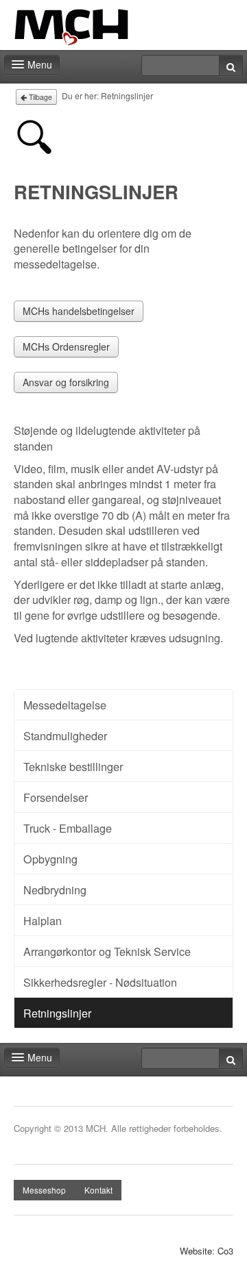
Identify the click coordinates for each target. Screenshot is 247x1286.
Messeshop (44, 1190)
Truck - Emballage (67, 828)
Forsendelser (55, 797)
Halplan (42, 920)
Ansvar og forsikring (66, 382)
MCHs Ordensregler (66, 346)
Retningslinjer (57, 1013)
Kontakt (98, 1190)
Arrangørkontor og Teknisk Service (107, 951)
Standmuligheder (65, 735)
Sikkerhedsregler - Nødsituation (100, 982)
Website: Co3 (206, 1251)
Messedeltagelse (64, 704)
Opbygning (50, 858)
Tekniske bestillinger (73, 766)
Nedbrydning (54, 889)
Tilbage (39, 97)
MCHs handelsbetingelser (78, 311)
